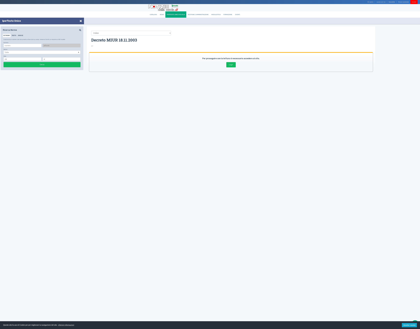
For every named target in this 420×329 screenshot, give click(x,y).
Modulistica (216, 14)
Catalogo (153, 14)
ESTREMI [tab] (6, 35)
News (162, 14)
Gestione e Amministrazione (198, 14)
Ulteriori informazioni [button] (66, 325)
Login (231, 65)
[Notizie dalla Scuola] (163, 7)
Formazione (227, 14)
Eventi (237, 14)
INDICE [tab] (20, 35)
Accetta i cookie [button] (409, 325)
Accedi (414, 2)
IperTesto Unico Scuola (176, 14)
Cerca (42, 65)
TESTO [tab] (14, 35)
